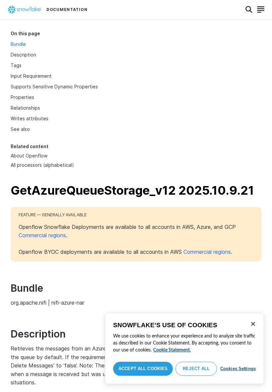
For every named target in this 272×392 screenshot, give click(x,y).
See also (20, 129)
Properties (22, 97)
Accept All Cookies (143, 368)
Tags (16, 65)
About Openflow (29, 155)
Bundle (18, 44)
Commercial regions (42, 235)
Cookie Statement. (172, 350)
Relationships (25, 108)
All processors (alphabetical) (42, 165)
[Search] (249, 9)
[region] (184, 348)
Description (23, 54)
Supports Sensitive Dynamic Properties (54, 86)
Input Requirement (31, 76)
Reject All (196, 368)
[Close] (253, 324)
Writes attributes (29, 118)
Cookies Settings (238, 368)
